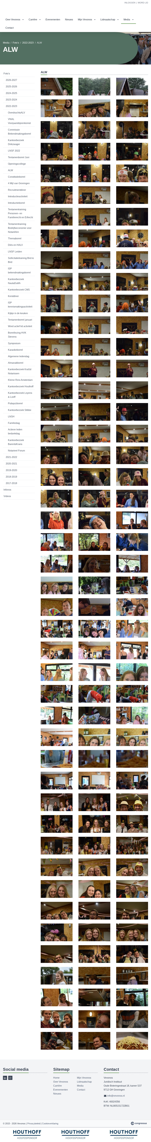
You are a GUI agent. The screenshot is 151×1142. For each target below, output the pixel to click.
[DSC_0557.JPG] (132, 831)
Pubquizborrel (15, 403)
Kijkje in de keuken (18, 313)
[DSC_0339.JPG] (57, 441)
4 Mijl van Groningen (19, 183)
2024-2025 (11, 93)
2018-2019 (11, 476)
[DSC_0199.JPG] (57, 94)
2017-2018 (11, 483)
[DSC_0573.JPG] (132, 853)
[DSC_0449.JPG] (94, 614)
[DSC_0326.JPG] (94, 376)
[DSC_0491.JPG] (57, 701)
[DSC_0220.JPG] (57, 137)
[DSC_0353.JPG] (57, 484)
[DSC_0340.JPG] (94, 441)
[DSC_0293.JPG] (132, 310)
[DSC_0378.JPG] (132, 506)
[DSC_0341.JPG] (132, 441)
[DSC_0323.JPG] (94, 354)
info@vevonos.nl (116, 1095)
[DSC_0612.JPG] (132, 939)
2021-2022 (11, 457)
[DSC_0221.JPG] (94, 137)
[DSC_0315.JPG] (132, 332)
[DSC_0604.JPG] (57, 939)
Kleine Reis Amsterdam (20, 380)
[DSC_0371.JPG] (57, 506)
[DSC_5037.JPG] (57, 1004)
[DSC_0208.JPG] (132, 94)
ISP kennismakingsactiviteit (20, 304)
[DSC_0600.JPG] (57, 918)
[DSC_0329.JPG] (57, 397)
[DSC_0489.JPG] (132, 679)
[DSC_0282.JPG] (132, 289)
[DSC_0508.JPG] (57, 723)
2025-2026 (11, 86)
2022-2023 (28, 42)
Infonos (7, 489)
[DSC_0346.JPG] (94, 462)
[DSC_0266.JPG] (94, 245)
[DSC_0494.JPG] (132, 701)
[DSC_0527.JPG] (94, 744)
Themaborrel (14, 238)
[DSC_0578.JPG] (57, 874)
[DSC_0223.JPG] (57, 159)
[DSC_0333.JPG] (94, 419)
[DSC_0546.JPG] (94, 809)
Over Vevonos (12, 19)
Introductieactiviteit (17, 196)
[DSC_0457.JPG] (57, 636)
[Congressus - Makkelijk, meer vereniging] (139, 1123)
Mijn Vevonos (85, 19)
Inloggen (129, 2)
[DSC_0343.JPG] (57, 462)
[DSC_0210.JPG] (94, 115)
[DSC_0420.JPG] (94, 571)
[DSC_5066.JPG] (94, 1048)
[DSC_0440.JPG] (132, 592)
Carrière (33, 19)
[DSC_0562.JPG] (57, 853)
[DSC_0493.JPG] (94, 701)
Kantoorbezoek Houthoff (20, 386)
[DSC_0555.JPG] (57, 831)
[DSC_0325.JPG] (57, 376)
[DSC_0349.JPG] (132, 462)
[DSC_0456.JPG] (132, 614)
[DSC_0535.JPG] (94, 788)
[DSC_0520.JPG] (132, 723)
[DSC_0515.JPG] (94, 723)
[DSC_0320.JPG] (57, 354)
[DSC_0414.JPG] (94, 549)
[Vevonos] (9, 8)
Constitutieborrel (16, 177)
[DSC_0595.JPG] (94, 896)
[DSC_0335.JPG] (132, 419)
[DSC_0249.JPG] (132, 224)
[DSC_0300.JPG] (94, 332)
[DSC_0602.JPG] (132, 918)
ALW (10, 170)
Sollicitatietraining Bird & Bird (21, 260)
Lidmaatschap (107, 19)
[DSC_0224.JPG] (94, 159)
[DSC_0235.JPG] (57, 202)
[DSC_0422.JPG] (132, 571)
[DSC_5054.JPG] (57, 1026)
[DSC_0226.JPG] (132, 159)
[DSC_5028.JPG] (57, 983)
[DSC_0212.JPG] (132, 115)
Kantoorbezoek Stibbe (19, 410)
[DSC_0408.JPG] (57, 549)
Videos (7, 496)
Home (56, 1077)
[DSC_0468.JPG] (132, 657)
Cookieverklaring (50, 1123)
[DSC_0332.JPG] (57, 419)
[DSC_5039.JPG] (94, 1004)
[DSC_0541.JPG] (57, 809)
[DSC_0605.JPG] (94, 939)
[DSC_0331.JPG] (132, 397)
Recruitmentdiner (17, 190)
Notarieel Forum (16, 450)
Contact (9, 28)
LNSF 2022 (14, 150)
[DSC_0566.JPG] (94, 853)
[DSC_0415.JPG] (132, 549)
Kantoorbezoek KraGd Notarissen (19, 371)
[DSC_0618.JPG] (132, 961)
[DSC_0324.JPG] (132, 354)
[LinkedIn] (5, 1078)
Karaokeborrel (15, 350)
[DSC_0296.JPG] (57, 332)
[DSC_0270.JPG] (57, 267)
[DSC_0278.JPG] (57, 289)
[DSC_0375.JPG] (94, 506)
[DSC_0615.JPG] (94, 961)
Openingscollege (17, 164)
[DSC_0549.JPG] (132, 809)
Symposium (14, 343)
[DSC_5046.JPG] (132, 1004)
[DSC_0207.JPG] (94, 94)
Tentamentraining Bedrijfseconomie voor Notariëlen (19, 228)
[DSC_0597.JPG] (132, 896)
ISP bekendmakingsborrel (19, 270)
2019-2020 (11, 470)
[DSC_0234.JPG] (132, 180)
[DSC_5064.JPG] (57, 1048)
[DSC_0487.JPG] (94, 679)
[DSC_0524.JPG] (57, 744)
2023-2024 (11, 99)
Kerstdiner (13, 296)
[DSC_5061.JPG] (94, 1026)
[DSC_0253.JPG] (57, 245)
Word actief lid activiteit (20, 326)
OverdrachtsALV (16, 112)
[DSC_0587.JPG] (132, 874)
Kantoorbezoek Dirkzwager (16, 142)
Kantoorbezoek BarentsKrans (16, 442)
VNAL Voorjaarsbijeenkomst (19, 121)
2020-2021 (11, 463)
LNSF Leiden (15, 251)
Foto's (16, 42)
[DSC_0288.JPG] (57, 310)
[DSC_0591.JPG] (57, 896)
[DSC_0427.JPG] (94, 592)
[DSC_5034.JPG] (94, 983)
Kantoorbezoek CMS (19, 289)
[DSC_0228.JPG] (57, 180)
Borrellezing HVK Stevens (17, 334)
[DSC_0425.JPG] (57, 592)
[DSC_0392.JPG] (94, 527)
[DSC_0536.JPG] (132, 788)
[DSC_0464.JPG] (94, 657)
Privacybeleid (33, 1123)
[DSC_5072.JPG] (132, 1048)
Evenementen (53, 19)
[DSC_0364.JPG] (94, 484)
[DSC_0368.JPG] (132, 484)
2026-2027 (11, 80)
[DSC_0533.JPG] (132, 766)
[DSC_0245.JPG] (94, 224)
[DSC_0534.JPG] (57, 788)
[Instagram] (10, 1078)
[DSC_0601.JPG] (94, 918)
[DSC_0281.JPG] (94, 289)
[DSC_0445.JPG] (57, 614)
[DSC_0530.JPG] (57, 766)
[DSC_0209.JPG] (57, 115)
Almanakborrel (15, 363)
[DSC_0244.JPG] (57, 224)
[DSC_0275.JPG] (132, 267)
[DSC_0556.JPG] (94, 831)
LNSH (11, 416)
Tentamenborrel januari (20, 320)
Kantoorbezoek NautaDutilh (16, 281)
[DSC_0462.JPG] (57, 657)
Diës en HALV (15, 245)
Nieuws (69, 19)
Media (127, 19)
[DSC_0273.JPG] (94, 267)
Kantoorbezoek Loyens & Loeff (20, 395)
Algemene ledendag (18, 356)
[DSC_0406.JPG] (132, 527)
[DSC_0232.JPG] (94, 180)
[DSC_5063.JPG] (132, 1026)
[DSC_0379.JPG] (57, 527)
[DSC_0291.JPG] (94, 310)
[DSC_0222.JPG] (132, 137)
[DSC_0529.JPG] (132, 744)
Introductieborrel (16, 203)
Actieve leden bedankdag (15, 431)
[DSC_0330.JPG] (94, 397)
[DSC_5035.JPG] (132, 983)
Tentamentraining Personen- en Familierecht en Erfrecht (20, 213)
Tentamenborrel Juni (18, 157)
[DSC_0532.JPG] (94, 766)
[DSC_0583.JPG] (94, 874)
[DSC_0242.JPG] (94, 202)
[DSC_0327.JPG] (132, 376)
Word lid (143, 2)
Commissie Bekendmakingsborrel (19, 131)
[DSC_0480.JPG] (57, 679)
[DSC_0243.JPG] (132, 202)
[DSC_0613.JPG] (57, 961)
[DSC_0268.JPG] (132, 245)
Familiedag (14, 423)
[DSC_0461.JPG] (132, 636)
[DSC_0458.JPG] (94, 636)
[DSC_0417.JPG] (57, 571)
